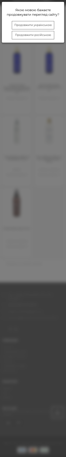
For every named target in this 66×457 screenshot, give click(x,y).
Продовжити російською (33, 35)
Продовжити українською (33, 25)
